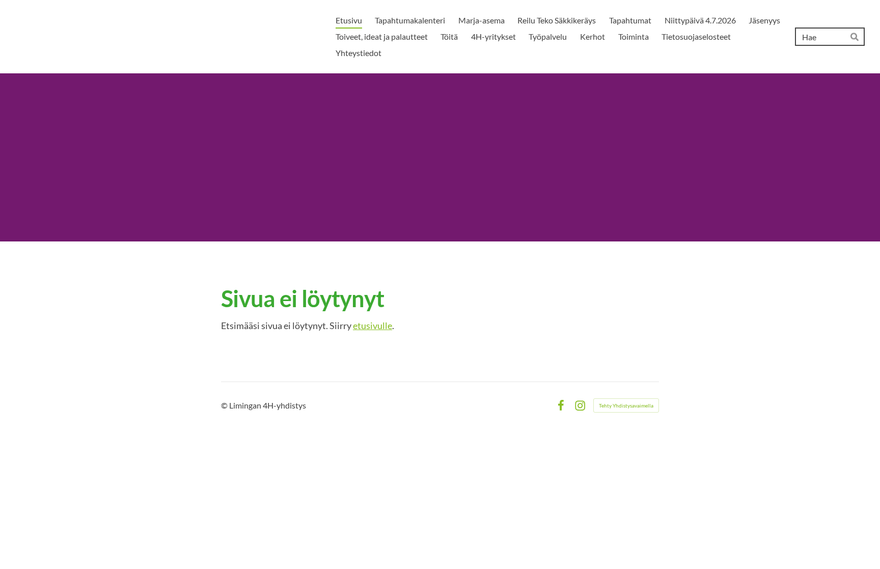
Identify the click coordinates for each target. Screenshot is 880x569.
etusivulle (372, 325)
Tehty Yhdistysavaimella (626, 405)
